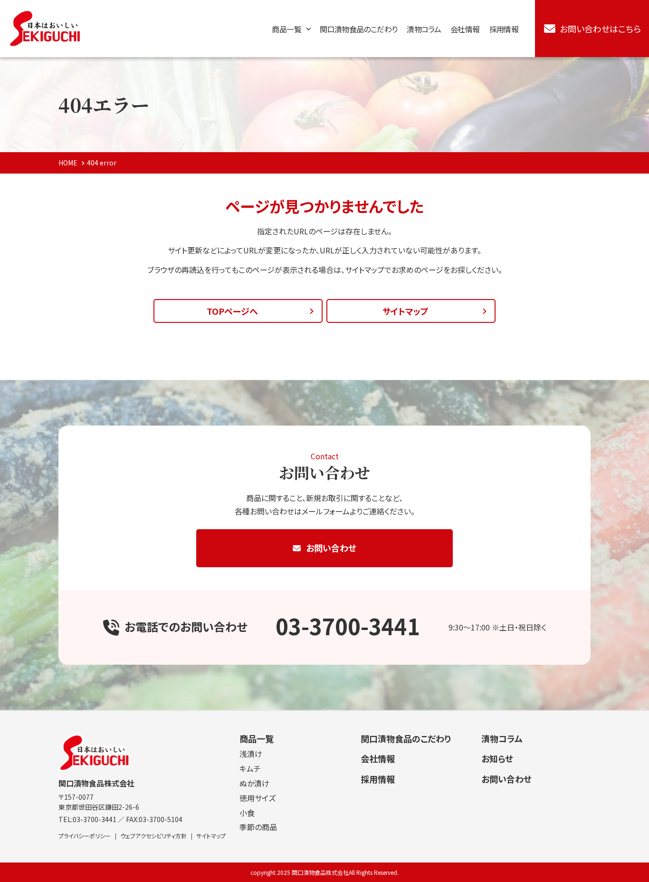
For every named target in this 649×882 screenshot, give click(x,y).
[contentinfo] (324, 796)
